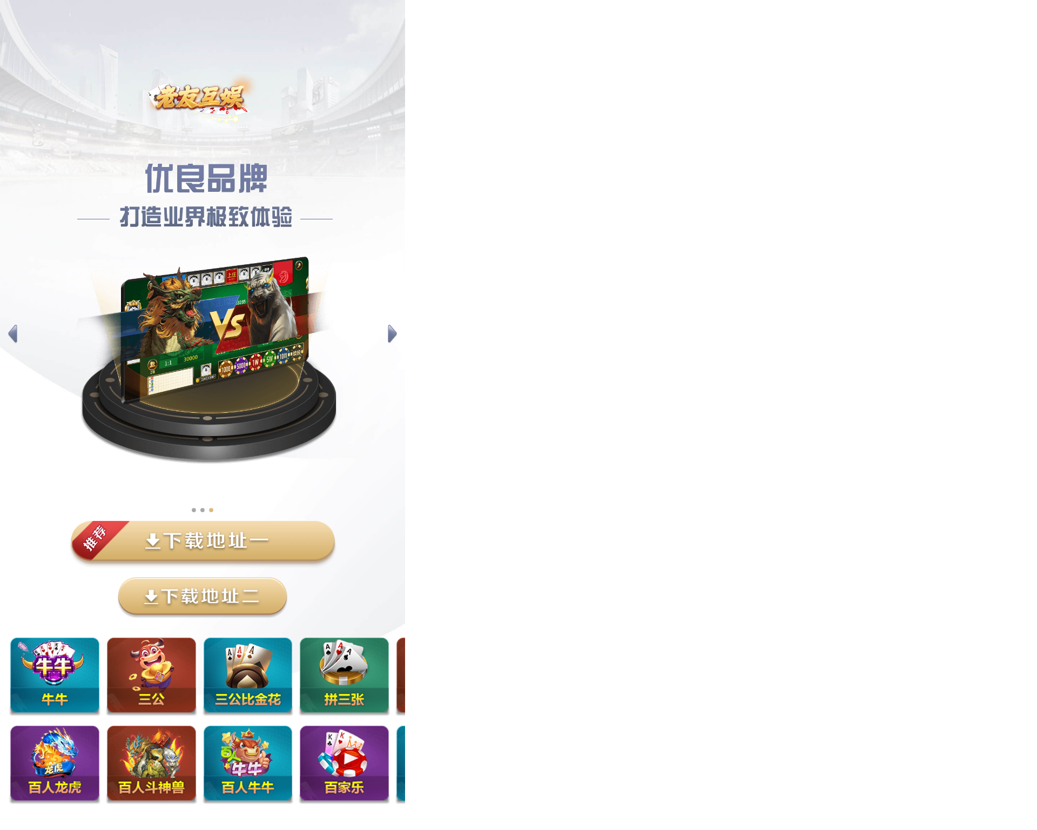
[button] (12, 334)
